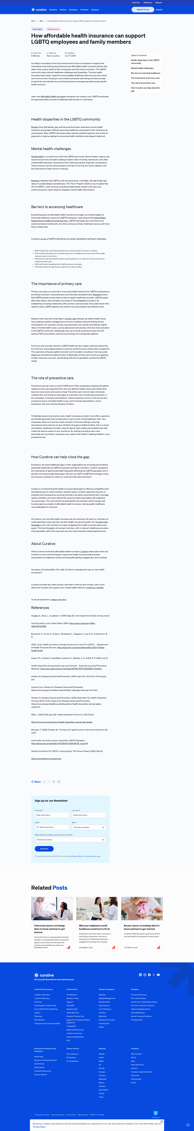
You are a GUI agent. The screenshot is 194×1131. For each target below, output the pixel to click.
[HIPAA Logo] (156, 1114)
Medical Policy (83, 1115)
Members (53, 10)
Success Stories (40, 1074)
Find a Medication (138, 1012)
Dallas (101, 1061)
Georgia (102, 1072)
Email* (37, 822)
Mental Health (104, 1002)
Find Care (136, 2)
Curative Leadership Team (141, 1072)
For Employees (73, 1061)
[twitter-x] (153, 977)
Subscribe (135, 1075)
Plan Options (39, 1020)
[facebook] (149, 977)
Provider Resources (139, 995)
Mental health (37, 156)
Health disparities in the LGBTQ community (145, 61)
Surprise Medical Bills (75, 1037)
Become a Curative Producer (45, 1060)
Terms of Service (90, 856)
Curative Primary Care (75, 1016)
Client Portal (39, 1064)
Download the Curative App (45, 1005)
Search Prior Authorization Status (144, 1002)
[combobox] (89, 827)
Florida (101, 1068)
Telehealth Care (73, 1012)
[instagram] (144, 977)
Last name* (76, 810)
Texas (101, 1097)
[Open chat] (188, 1125)
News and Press (137, 1065)
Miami (101, 1082)
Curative (84, 551)
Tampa (101, 1093)
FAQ (68, 1040)
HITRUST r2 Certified (96, 1115)
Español (159, 9)
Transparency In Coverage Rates (47, 1023)
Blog (41, 21)
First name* (39, 810)
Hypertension (104, 1005)
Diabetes (102, 995)
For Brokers (71, 1057)
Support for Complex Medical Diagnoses (78, 1021)
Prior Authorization (138, 998)
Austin (101, 1057)
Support (158, 2)
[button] (44, 782)
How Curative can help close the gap (145, 89)
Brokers (63, 10)
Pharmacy (148, 2)
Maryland (102, 1079)
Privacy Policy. (39, 1126)
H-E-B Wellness (105, 1009)
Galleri (101, 1027)
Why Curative (136, 1054)
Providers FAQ (136, 1020)
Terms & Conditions (58, 1115)
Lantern (37, 1012)
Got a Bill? (70, 1005)
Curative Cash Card (42, 995)
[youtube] (158, 977)
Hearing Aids (104, 1023)
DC (100, 1065)
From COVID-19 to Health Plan (46, 1009)
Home (33, 21)
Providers (84, 10)
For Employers (72, 1054)
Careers (134, 1068)
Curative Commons (74, 1033)
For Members (72, 995)
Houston (102, 1075)
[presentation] (143, 9)
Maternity (102, 1016)
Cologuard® (71, 1026)
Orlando (102, 1086)
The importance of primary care (145, 78)
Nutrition (102, 1012)
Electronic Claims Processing (142, 1005)
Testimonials (136, 1079)
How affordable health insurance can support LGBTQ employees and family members (76, 21)
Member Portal (73, 998)
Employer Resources (42, 1071)
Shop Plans (38, 1056)
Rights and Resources (75, 1030)
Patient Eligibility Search (140, 1009)
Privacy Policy (77, 856)
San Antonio (103, 1090)
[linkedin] (140, 977)
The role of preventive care (143, 83)
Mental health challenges (142, 68)
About (133, 1057)
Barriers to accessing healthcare (145, 73)
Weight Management (107, 998)
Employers (73, 10)
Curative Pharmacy (41, 998)
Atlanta (101, 1054)
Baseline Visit (72, 1009)
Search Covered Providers (141, 1016)
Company (95, 10)
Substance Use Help (107, 1020)
